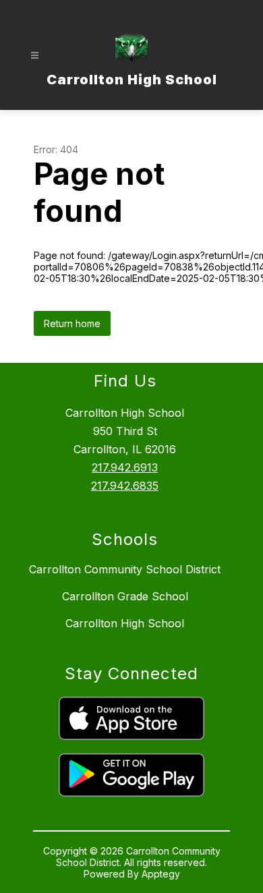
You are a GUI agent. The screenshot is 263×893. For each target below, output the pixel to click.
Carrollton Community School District (125, 569)
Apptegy (161, 874)
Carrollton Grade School (125, 596)
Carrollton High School (124, 623)
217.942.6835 (124, 485)
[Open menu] (34, 55)
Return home (72, 323)
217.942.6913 (125, 467)
